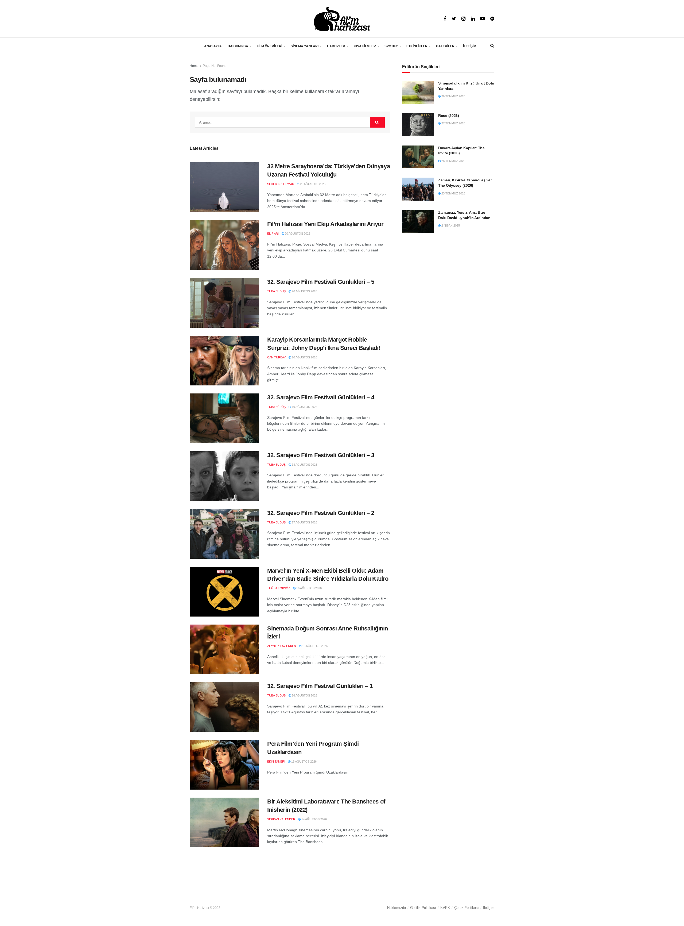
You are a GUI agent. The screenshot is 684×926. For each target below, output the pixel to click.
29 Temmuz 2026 (453, 96)
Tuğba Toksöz (278, 588)
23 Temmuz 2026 (453, 193)
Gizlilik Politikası (423, 908)
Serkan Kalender (281, 819)
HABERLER (336, 46)
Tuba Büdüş (276, 291)
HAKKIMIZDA (238, 46)
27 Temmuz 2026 (453, 123)
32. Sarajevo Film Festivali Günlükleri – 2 (320, 513)
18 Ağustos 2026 (304, 464)
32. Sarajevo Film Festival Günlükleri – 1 (320, 686)
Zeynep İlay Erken (281, 646)
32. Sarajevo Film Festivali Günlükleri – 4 (320, 397)
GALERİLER (445, 46)
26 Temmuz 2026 (453, 161)
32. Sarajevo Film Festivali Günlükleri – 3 (320, 455)
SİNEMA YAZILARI (304, 46)
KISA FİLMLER (365, 46)
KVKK (445, 908)
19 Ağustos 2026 (304, 406)
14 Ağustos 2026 (314, 819)
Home (194, 66)
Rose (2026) (448, 115)
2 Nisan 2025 (450, 225)
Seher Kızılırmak (280, 184)
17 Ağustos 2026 (304, 522)
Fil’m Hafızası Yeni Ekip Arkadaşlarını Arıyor (325, 224)
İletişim (488, 908)
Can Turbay (276, 357)
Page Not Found (215, 66)
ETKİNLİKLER (417, 46)
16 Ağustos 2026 (309, 588)
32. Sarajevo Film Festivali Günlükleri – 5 (320, 281)
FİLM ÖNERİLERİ (269, 46)
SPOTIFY (391, 46)
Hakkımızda (396, 908)
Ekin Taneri (276, 761)
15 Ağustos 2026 (303, 761)
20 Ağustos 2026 (312, 184)
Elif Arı (273, 233)
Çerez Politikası (466, 908)
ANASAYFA (213, 46)
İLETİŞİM (469, 46)
